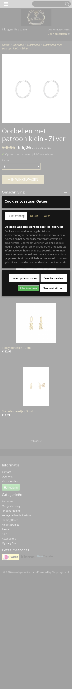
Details (34, 216)
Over (47, 216)
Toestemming (16, 216)
